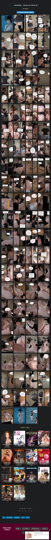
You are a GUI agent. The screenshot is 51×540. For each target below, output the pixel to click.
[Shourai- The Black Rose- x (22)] (19, 112)
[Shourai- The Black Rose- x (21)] (7, 112)
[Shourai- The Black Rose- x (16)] (43, 76)
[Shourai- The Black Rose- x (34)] (19, 165)
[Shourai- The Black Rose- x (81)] (7, 379)
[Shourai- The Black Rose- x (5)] (7, 41)
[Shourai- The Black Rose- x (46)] (19, 219)
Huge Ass (17, 517)
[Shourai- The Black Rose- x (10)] (19, 58)
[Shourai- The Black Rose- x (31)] (31, 148)
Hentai (44, 528)
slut (23, 517)
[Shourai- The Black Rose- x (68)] (43, 308)
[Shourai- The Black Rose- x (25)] (7, 130)
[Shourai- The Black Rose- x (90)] (19, 415)
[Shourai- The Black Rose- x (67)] (31, 308)
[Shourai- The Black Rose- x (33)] (7, 165)
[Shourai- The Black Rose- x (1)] (7, 23)
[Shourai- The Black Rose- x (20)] (43, 94)
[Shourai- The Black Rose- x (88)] (43, 397)
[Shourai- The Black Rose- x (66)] (19, 308)
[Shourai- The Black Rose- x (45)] (7, 219)
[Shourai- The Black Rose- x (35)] (31, 165)
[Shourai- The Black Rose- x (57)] (7, 272)
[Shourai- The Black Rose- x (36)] (43, 165)
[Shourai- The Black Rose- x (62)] (19, 290)
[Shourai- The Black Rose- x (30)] (19, 148)
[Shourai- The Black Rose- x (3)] (31, 23)
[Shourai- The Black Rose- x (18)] (19, 94)
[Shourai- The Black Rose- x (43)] (31, 201)
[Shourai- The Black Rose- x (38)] (19, 183)
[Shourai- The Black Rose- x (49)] (7, 237)
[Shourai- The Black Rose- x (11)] (31, 58)
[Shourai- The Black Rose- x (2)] (19, 23)
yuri (28, 517)
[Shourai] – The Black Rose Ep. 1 (26, 5)
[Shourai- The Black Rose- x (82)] (19, 379)
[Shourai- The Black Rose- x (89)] (7, 415)
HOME (17, 528)
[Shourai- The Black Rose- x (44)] (43, 201)
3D (3, 517)
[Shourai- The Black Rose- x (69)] (7, 326)
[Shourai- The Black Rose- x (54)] (19, 255)
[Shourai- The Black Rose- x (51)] (31, 237)
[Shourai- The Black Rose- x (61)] (7, 290)
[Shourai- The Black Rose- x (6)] (19, 41)
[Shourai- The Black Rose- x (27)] (31, 130)
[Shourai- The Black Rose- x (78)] (19, 362)
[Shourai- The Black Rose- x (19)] (31, 94)
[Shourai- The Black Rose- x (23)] (31, 112)
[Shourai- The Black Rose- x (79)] (31, 362)
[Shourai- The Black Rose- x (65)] (7, 308)
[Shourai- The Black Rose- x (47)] (31, 219)
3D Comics (25, 8)
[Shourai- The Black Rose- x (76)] (43, 344)
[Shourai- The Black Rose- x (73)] (7, 344)
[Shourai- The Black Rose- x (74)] (19, 344)
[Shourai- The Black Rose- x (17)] (7, 94)
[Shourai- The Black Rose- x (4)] (43, 23)
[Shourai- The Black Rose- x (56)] (43, 255)
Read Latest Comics (26, 12)
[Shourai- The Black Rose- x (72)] (43, 326)
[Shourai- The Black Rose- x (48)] (43, 219)
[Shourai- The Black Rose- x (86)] (19, 397)
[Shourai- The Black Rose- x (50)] (19, 237)
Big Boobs (9, 517)
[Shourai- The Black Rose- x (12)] (43, 58)
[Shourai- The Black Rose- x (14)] (19, 76)
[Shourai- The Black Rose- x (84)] (43, 379)
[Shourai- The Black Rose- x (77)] (7, 362)
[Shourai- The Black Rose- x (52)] (43, 237)
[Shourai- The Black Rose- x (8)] (43, 41)
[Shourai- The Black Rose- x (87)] (31, 397)
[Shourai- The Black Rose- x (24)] (43, 112)
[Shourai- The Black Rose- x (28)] (43, 130)
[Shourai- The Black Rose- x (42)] (19, 201)
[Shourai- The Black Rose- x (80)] (43, 362)
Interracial (35, 528)
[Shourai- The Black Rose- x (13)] (7, 76)
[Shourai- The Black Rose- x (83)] (31, 379)
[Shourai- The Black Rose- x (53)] (7, 255)
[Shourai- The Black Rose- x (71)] (31, 326)
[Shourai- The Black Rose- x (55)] (31, 255)
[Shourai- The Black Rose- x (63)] (31, 290)
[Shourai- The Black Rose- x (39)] (31, 183)
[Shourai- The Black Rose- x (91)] (31, 415)
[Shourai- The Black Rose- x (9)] (7, 58)
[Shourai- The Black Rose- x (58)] (19, 272)
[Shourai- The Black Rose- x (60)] (43, 272)
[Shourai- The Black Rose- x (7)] (31, 41)
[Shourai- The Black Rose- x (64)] (43, 290)
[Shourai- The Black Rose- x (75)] (31, 344)
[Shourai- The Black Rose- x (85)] (7, 397)
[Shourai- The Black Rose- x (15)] (31, 76)
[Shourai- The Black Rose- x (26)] (19, 130)
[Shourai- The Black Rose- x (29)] (7, 148)
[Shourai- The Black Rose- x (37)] (7, 183)
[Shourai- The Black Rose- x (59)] (31, 272)
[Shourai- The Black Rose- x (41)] (7, 201)
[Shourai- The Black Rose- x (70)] (19, 326)
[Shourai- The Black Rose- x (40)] (43, 183)
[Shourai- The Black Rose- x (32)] (43, 148)
